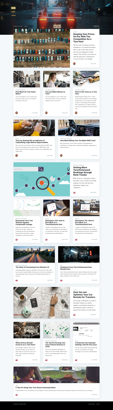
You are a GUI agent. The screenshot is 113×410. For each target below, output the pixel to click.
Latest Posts (91, 404)
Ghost (98, 404)
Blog (26, 26)
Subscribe (96, 26)
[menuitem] (18, 26)
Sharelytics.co (18, 26)
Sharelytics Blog (17, 404)
